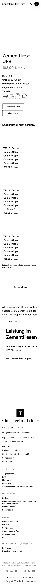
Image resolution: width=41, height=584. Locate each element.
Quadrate (14, 265)
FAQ (4, 477)
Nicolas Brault (30, 565)
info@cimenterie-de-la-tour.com (16, 432)
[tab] (20, 287)
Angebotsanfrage (10, 474)
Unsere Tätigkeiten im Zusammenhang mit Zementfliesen (19, 502)
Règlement (7, 483)
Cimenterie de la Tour (13, 3)
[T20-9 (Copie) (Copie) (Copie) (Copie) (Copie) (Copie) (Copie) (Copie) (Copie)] (11, 137)
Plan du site (30, 563)
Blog (4, 537)
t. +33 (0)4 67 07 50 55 (12, 428)
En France (6, 548)
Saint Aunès (7, 528)
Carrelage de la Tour (11, 531)
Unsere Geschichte (10, 521)
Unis (10, 267)
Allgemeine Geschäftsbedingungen (17, 486)
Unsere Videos (8, 507)
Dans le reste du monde (12, 551)
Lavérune (6, 525)
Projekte (5, 498)
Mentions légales (9, 565)
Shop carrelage (8, 534)
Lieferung (6, 480)
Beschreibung (20, 287)
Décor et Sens (8, 510)
